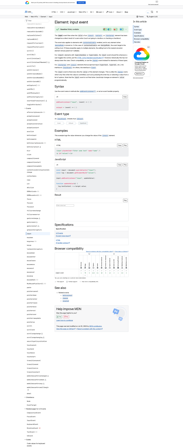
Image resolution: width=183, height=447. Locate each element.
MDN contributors (95, 326)
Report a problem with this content (89, 329)
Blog (126, 12)
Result (58, 194)
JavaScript (60, 159)
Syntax (136, 27)
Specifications (139, 36)
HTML (58, 139)
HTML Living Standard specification (89, 58)
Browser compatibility (141, 39)
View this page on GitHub (65, 329)
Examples (137, 33)
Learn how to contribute (64, 320)
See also (137, 42)
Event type (138, 30)
